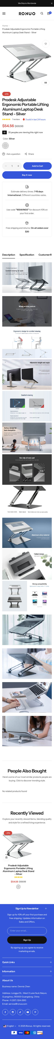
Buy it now (27, 175)
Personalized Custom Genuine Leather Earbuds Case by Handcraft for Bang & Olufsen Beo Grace (30, 1024)
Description (8, 254)
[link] (49, 1018)
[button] (6, 119)
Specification (27, 254)
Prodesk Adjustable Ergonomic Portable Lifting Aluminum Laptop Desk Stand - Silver (18, 869)
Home (5, 25)
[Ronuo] (27, 13)
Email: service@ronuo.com (14, 1004)
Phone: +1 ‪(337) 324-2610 (14, 1000)
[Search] (42, 13)
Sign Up (27, 940)
